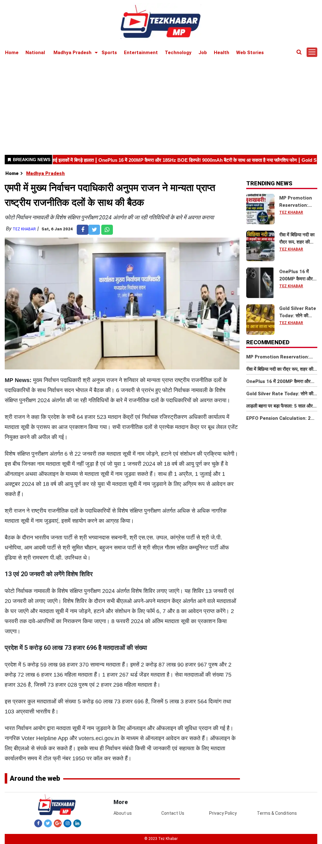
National (35, 52)
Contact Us (172, 813)
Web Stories (250, 52)
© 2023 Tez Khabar (161, 838)
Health (221, 52)
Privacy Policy (223, 813)
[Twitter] (48, 823)
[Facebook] (38, 823)
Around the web (35, 778)
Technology (178, 52)
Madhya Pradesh (72, 52)
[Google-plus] (58, 823)
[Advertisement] (161, 104)
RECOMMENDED (268, 342)
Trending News (269, 183)
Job (202, 52)
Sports (109, 52)
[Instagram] (67, 823)
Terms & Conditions (277, 813)
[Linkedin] (77, 823)
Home (12, 52)
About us (123, 813)
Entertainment (141, 52)
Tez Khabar (24, 229)
